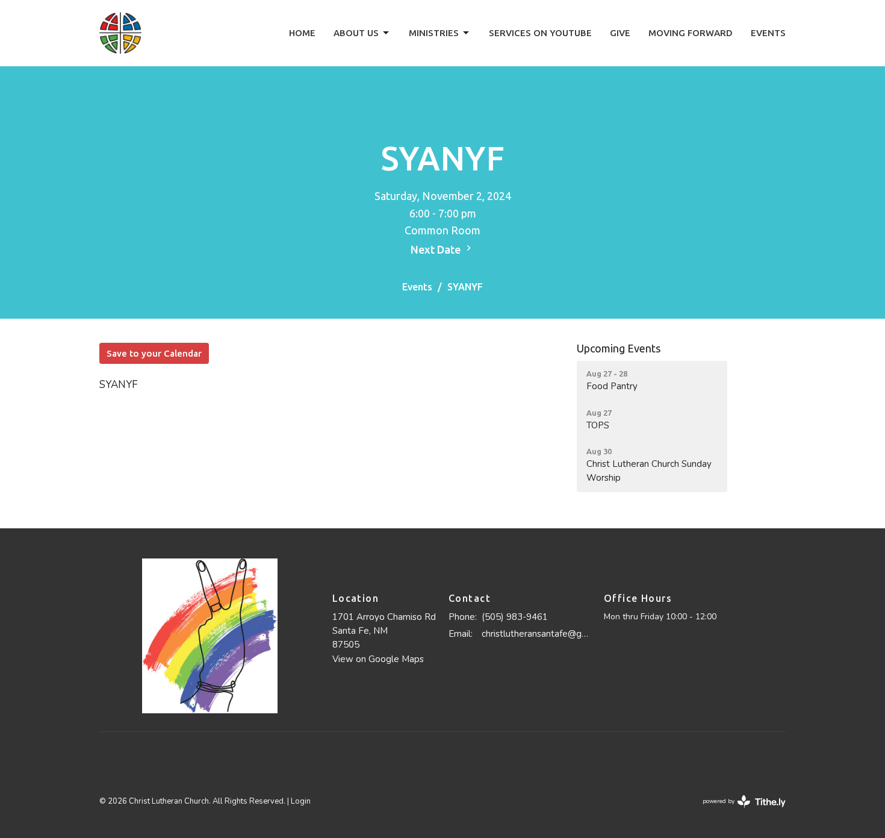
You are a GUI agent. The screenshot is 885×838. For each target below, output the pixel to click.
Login (301, 801)
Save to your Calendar (154, 353)
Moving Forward (690, 33)
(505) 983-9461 (515, 617)
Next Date (437, 249)
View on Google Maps (378, 659)
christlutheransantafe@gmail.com (537, 634)
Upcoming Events (618, 348)
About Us (356, 33)
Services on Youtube (540, 33)
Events (768, 33)
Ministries (434, 33)
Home (302, 33)
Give (620, 33)
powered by (738, 811)
